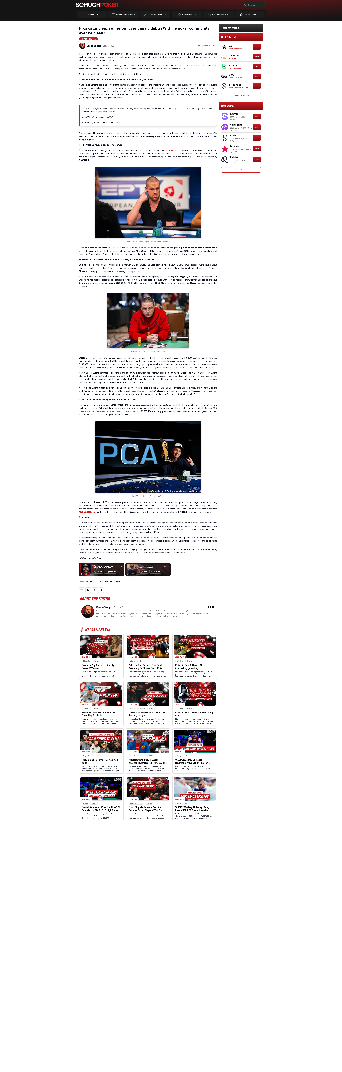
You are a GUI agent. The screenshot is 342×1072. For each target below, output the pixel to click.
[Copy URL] (81, 590)
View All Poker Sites (241, 95)
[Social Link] (209, 607)
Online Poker (219, 14)
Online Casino (250, 14)
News (93, 14)
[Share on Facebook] (88, 590)
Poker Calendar (124, 14)
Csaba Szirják (94, 46)
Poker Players (155, 14)
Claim (257, 47)
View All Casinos (241, 170)
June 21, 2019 (121, 122)
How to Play (187, 14)
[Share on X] (94, 590)
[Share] (101, 590)
